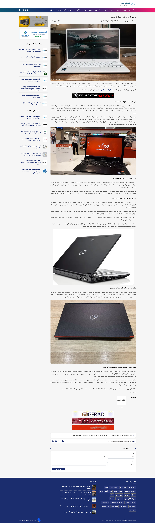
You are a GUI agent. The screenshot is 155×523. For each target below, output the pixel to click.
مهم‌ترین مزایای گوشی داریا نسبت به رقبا (31, 58)
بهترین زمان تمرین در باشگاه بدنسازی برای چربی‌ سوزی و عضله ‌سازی (30, 154)
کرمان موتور (114, 506)
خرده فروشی (128, 21)
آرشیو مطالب (57, 10)
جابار (112, 495)
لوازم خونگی (105, 506)
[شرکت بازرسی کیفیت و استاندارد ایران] (44, 132)
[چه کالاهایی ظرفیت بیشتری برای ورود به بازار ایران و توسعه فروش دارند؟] (94, 493)
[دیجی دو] (44, 50)
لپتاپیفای (127, 495)
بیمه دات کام (131, 487)
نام (133, 453)
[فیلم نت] (44, 139)
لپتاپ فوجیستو (77, 435)
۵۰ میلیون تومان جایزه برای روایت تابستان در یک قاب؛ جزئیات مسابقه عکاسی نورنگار (31, 171)
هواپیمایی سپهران (130, 502)
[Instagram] (23, 10)
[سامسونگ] (44, 88)
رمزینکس (132, 510)
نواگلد (106, 487)
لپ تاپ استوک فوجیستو (104, 90)
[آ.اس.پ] (121, 400)
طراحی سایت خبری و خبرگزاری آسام (27, 520)
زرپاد (101, 491)
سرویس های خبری (122, 10)
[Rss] (27, 10)
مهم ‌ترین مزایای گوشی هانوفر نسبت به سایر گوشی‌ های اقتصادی (30, 50)
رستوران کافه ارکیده (130, 491)
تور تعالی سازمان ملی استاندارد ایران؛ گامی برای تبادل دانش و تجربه (31, 132)
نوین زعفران (119, 495)
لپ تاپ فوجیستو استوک (88, 435)
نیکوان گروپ (108, 491)
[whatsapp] (53, 441)
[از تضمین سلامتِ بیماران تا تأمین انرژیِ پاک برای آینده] (94, 512)
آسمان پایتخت (118, 491)
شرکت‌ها (110, 10)
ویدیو (90, 10)
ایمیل (133, 461)
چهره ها (104, 10)
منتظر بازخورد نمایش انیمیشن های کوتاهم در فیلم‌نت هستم (31, 139)
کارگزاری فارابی (114, 487)
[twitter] (59, 441)
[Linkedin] (20, 10)
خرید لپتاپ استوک (127, 435)
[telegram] (63, 441)
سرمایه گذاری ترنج (130, 499)
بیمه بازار (112, 499)
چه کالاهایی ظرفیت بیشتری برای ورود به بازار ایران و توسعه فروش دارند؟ (31, 125)
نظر (105, 453)
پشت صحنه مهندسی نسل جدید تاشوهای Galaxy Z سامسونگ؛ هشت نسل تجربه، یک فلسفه (31, 88)
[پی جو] (44, 154)
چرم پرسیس (104, 502)
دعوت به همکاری (67, 10)
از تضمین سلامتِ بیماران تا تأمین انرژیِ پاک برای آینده (30, 147)
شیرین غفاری (54, 21)
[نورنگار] (44, 171)
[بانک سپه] (44, 147)
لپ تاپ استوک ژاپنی (115, 435)
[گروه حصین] (44, 73)
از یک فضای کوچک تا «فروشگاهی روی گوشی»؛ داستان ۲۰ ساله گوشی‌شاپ (30, 73)
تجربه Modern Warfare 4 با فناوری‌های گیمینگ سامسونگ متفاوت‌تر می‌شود (30, 162)
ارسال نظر (58, 469)
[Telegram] (25, 10)
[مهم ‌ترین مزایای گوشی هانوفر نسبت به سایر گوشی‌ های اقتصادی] (94, 487)
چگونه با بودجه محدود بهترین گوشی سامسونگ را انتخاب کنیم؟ (31, 80)
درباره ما (84, 10)
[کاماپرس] (128, 3)
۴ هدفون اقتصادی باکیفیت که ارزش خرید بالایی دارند (31, 104)
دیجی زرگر (120, 499)
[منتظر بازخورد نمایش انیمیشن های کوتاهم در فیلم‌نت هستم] (94, 506)
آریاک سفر (132, 506)
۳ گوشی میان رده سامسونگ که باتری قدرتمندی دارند (31, 96)
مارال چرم (123, 487)
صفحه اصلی (132, 10)
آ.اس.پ (121, 407)
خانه (135, 21)
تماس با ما (77, 10)
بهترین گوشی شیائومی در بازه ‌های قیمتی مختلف (31, 65)
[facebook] (56, 441)
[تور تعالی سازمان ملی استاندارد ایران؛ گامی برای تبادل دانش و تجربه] (94, 499)
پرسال (133, 495)
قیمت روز (97, 10)
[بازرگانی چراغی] (44, 124)
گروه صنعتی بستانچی (117, 502)
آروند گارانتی (123, 506)
